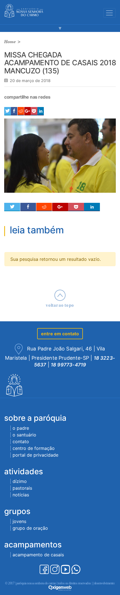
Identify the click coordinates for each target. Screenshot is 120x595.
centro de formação (34, 448)
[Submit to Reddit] (21, 111)
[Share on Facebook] (14, 111)
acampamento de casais (38, 554)
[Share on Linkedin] (40, 111)
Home (10, 41)
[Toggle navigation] (109, 13)
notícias (21, 495)
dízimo (20, 481)
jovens (19, 521)
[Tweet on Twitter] (7, 111)
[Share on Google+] (27, 111)
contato (21, 441)
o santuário (24, 435)
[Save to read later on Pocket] (34, 111)
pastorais (22, 488)
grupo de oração (30, 528)
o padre (21, 428)
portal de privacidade (35, 455)
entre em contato (60, 333)
